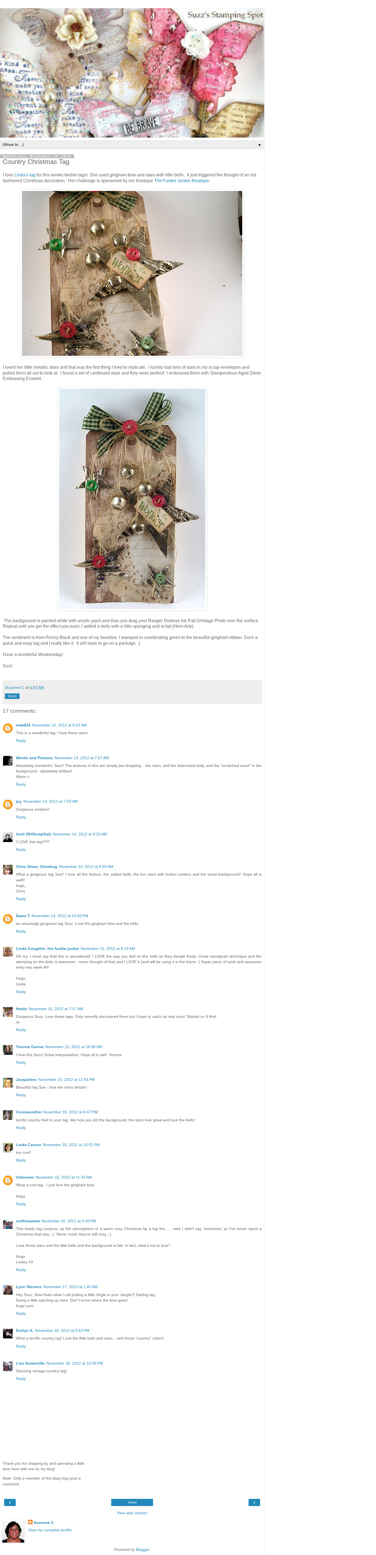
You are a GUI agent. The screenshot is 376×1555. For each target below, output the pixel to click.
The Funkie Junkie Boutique (181, 180)
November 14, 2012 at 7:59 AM (50, 801)
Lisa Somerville (30, 1363)
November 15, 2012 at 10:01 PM (71, 1145)
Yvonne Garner (30, 1047)
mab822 (23, 725)
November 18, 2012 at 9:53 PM (62, 1330)
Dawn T (23, 916)
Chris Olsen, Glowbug (36, 866)
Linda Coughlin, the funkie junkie (47, 948)
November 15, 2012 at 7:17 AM (56, 1009)
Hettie (21, 1009)
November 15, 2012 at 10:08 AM (73, 1047)
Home (132, 1502)
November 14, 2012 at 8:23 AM (80, 834)
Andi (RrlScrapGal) (33, 834)
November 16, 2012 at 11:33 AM (64, 1177)
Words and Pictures (34, 758)
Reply (21, 740)
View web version (132, 1513)
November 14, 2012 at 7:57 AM (82, 758)
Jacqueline (26, 1079)
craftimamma (28, 1221)
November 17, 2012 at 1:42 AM (70, 1287)
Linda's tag (24, 175)
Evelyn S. (24, 1330)
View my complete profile (50, 1530)
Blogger (142, 1549)
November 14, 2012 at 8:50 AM (86, 866)
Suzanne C (44, 1522)
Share (12, 696)
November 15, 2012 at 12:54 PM (66, 1079)
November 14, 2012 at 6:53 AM (59, 725)
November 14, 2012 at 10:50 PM (60, 916)
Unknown (25, 1177)
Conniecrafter (29, 1112)
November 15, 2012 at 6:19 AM (108, 948)
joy (19, 801)
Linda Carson (28, 1145)
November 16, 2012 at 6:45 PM (69, 1221)
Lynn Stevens (29, 1287)
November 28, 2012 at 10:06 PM (74, 1363)
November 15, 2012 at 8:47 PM (70, 1112)
